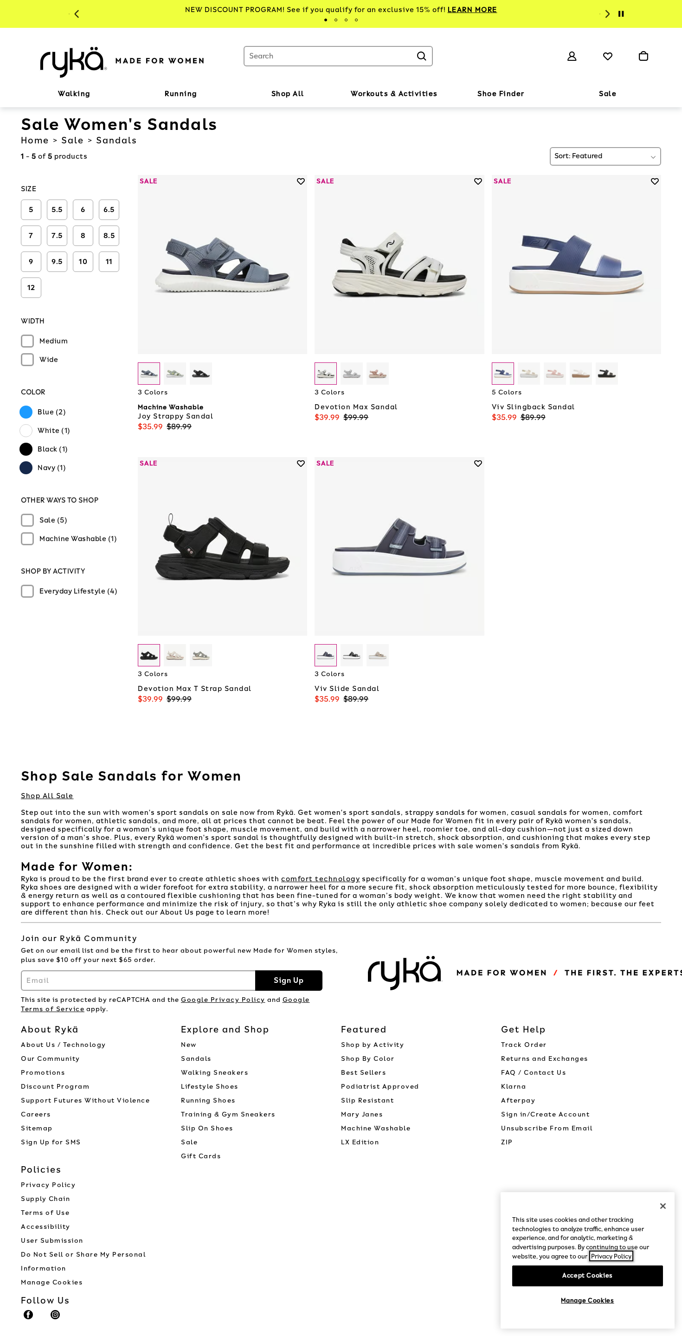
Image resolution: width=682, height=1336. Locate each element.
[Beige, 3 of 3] (378, 655)
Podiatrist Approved (380, 1087)
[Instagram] (56, 1319)
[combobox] (338, 56)
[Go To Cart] (643, 56)
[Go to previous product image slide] (144, 255)
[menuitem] (74, 95)
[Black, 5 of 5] (607, 373)
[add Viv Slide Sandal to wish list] (478, 463)
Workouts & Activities (394, 94)
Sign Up (289, 980)
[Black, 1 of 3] (149, 655)
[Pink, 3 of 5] (555, 373)
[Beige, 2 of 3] (175, 655)
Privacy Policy (48, 1185)
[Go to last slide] (75, 13)
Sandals (196, 1059)
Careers (36, 1114)
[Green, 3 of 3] (201, 655)
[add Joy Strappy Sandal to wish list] (301, 181)
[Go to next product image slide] (301, 255)
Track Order (524, 1045)
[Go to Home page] (123, 60)
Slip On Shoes (207, 1128)
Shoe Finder (501, 94)
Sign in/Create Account (545, 1114)
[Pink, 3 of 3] (378, 373)
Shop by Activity (372, 1045)
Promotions (43, 1073)
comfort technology (320, 879)
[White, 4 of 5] (581, 373)
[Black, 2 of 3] (352, 655)
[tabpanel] (341, 10)
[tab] (325, 20)
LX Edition (360, 1142)
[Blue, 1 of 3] (149, 373)
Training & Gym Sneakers (228, 1114)
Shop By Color (368, 1059)
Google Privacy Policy (223, 1000)
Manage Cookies (52, 1282)
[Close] (663, 1206)
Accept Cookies (587, 1275)
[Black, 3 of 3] (201, 373)
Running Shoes (208, 1100)
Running (181, 94)
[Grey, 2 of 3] (352, 373)
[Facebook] (29, 1319)
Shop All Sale (47, 796)
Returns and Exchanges (544, 1059)
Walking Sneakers (214, 1073)
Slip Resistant (367, 1100)
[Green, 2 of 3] (175, 373)
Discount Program (55, 1087)
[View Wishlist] (607, 56)
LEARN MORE (472, 10)
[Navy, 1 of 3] (326, 655)
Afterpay (518, 1100)
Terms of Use (45, 1213)
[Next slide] (606, 13)
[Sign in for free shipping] (572, 56)
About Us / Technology (63, 1045)
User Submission (52, 1241)
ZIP (507, 1142)
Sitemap (37, 1128)
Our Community (50, 1059)
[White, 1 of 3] (326, 373)
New (189, 1045)
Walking (74, 94)
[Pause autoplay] (620, 13)
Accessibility (46, 1227)
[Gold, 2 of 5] (529, 373)
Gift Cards (201, 1156)
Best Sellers (363, 1073)
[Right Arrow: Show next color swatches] (300, 374)
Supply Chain (45, 1199)
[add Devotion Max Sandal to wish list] (478, 181)
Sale (608, 94)
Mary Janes (362, 1114)
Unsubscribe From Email (546, 1128)
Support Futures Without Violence (85, 1100)
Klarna (513, 1087)
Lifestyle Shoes (209, 1087)
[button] (95, 94)
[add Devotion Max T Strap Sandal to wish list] (301, 463)
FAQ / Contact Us (533, 1073)
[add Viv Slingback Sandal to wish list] (655, 181)
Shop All (287, 94)
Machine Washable (376, 1128)
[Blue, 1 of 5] (503, 373)
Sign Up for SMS (51, 1142)
